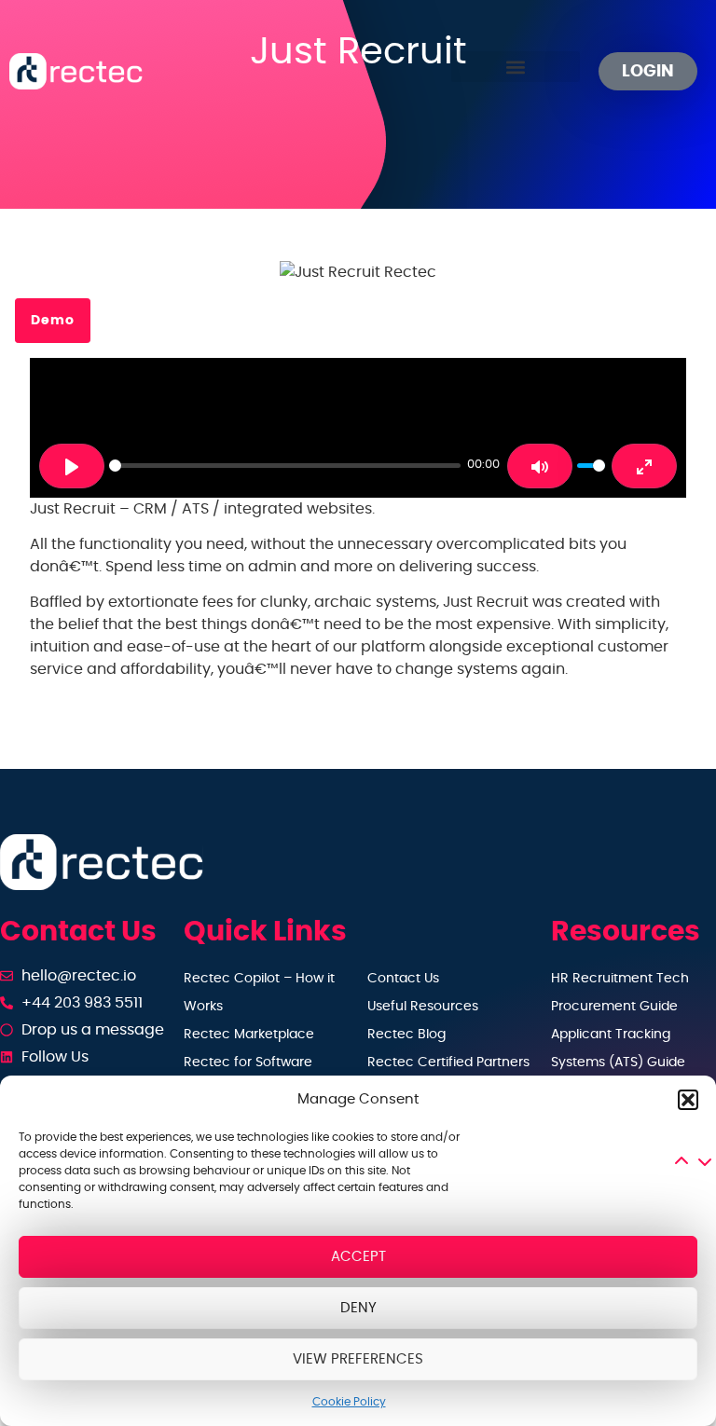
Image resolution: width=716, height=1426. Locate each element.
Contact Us (403, 978)
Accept (358, 1257)
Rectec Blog (406, 1034)
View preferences (358, 1359)
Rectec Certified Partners (448, 1062)
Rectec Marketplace (249, 1034)
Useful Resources (422, 1006)
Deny (358, 1308)
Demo (53, 320)
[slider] (285, 465)
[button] (688, 1099)
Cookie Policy (349, 1401)
